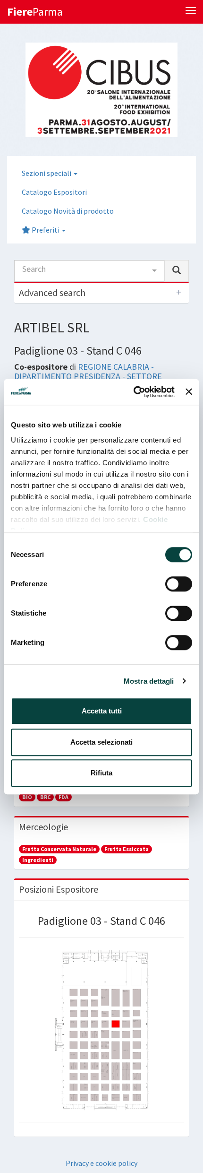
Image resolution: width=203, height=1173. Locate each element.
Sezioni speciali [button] (47, 173)
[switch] (178, 583)
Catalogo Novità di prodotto (68, 211)
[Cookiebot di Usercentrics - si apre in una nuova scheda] (134, 392)
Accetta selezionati (101, 742)
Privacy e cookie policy (101, 1163)
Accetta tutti (102, 711)
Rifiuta (101, 773)
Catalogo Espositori (54, 192)
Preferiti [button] (45, 230)
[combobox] (89, 271)
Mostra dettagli (149, 681)
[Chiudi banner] (189, 392)
